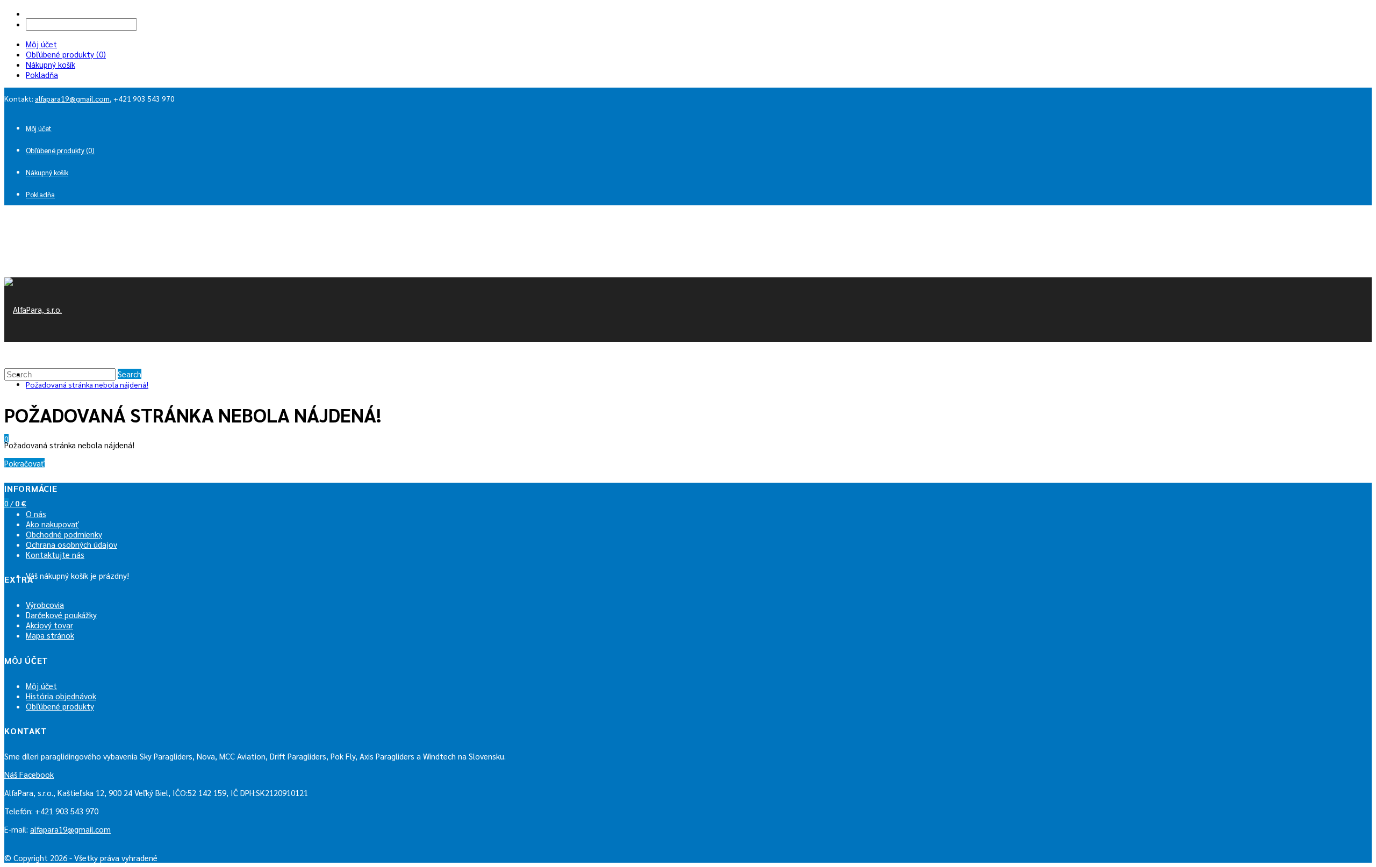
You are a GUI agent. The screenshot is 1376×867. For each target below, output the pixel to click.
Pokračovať (24, 463)
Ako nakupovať (52, 524)
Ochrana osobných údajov (71, 544)
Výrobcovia (45, 604)
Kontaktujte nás (55, 554)
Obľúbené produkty (60, 706)
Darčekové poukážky (61, 615)
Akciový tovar (49, 625)
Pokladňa (42, 74)
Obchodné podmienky (64, 534)
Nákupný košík (50, 64)
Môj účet (41, 44)
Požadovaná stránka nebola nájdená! (87, 384)
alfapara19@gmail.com (72, 98)
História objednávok (61, 696)
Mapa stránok (50, 635)
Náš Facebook (29, 774)
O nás (36, 513)
